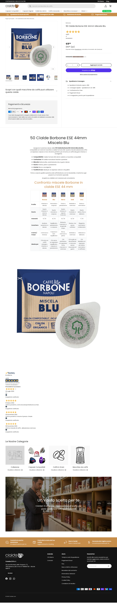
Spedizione (78, 49)
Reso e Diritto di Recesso (70, 567)
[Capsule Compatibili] (36, 455)
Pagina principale (9, 18)
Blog (107, 1)
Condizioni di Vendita (68, 583)
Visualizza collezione (13, 470)
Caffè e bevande (54, 11)
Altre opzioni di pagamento (88, 74)
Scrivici (10, 573)
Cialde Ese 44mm (41, 11)
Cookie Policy (66, 580)
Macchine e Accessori (71, 11)
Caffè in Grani (58, 467)
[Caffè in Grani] (58, 455)
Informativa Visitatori (68, 574)
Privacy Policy (66, 577)
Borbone (68, 23)
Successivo (17, 387)
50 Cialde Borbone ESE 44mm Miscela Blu (25, 18)
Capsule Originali (28, 11)
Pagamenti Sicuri (67, 560)
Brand (83, 11)
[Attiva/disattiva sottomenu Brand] (87, 11)
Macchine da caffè (80, 467)
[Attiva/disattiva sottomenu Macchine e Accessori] (79, 11)
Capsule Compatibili (12, 11)
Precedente (9, 387)
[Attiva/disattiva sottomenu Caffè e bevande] (61, 11)
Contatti (50, 560)
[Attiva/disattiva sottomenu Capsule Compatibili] (20, 11)
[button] (110, 6)
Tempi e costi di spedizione (70, 557)
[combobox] (61, 6)
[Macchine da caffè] (80, 455)
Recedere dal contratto (69, 570)
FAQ (63, 564)
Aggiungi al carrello (96, 65)
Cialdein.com (12, 596)
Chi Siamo (101, 1)
